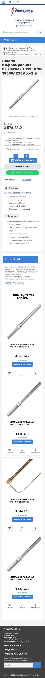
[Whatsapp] (22, 172)
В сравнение (33, 149)
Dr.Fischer (30, 144)
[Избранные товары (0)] (10, 2)
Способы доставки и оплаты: (17, 193)
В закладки (15, 149)
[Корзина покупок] (18, 2)
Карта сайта (7, 671)
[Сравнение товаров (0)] (14, 2)
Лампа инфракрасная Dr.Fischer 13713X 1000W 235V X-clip (22, 424)
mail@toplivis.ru (24, 23)
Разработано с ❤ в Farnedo (27, 675)
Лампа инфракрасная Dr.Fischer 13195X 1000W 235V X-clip (22, 346)
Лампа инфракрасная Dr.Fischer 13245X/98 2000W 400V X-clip (22, 579)
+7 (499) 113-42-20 (25, 20)
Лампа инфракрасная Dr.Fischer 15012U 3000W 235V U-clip (22, 501)
